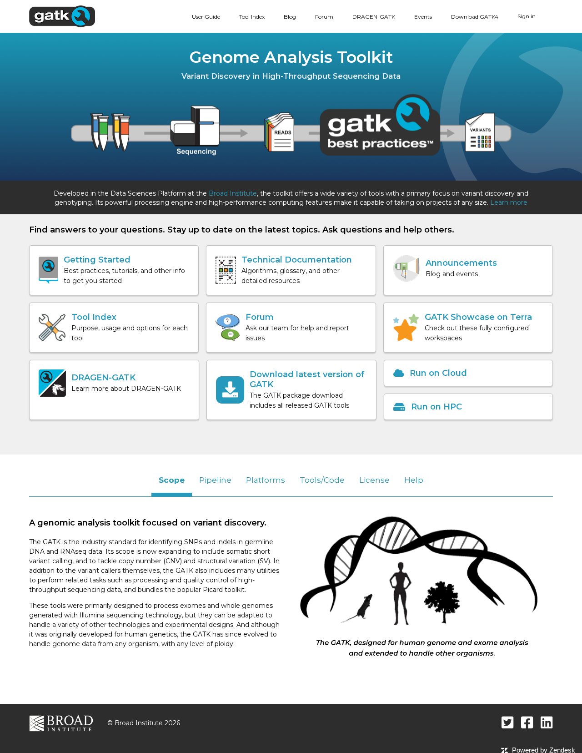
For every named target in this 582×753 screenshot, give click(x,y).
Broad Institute (233, 193)
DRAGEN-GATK (373, 16)
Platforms (265, 480)
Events (423, 16)
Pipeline (215, 480)
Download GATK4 (474, 16)
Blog (290, 16)
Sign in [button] (526, 16)
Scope (172, 480)
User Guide (206, 16)
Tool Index (252, 16)
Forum (324, 16)
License (374, 480)
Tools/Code (322, 480)
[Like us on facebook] (527, 722)
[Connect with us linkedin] (547, 722)
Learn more (508, 202)
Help (413, 480)
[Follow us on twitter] (508, 722)
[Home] (62, 16)
